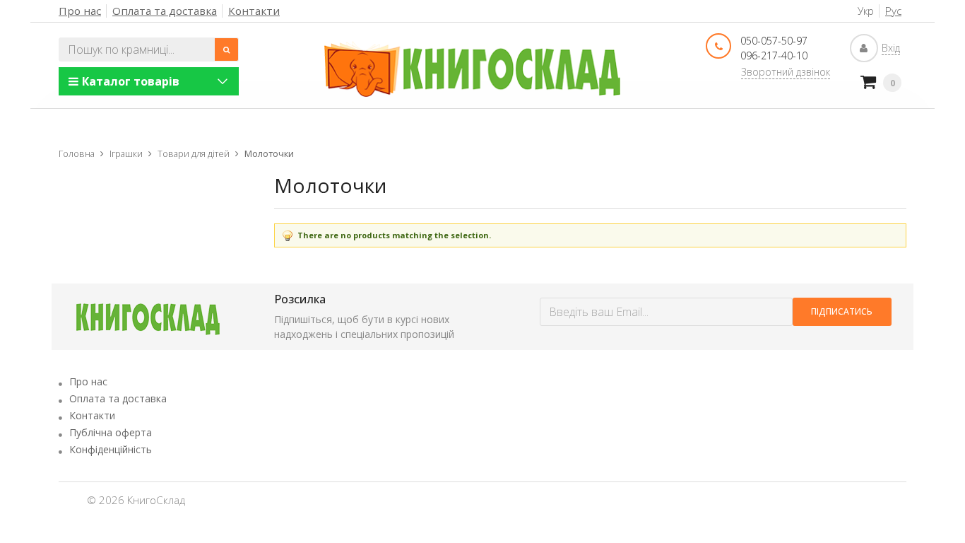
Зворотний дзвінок (785, 71)
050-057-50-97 (773, 40)
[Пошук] (227, 49)
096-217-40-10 (773, 55)
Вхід (891, 47)
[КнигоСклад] (472, 69)
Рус (893, 11)
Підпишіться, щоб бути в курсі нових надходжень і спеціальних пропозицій (364, 327)
